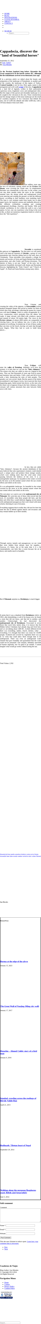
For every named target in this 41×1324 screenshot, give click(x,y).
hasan (8, 856)
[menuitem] (22, 14)
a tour (21, 87)
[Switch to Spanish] (5, 25)
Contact (8, 23)
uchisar (34, 856)
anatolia (13, 854)
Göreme (36, 854)
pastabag (20, 856)
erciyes (32, 854)
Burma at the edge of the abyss (14, 961)
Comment (3, 1207)
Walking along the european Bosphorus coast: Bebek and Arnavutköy (18, 1191)
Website (2, 1233)
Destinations (10, 17)
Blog (6, 15)
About (7, 21)
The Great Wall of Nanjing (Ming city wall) (19, 1006)
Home (6, 1282)
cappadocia (18, 854)
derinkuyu (23, 854)
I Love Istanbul (11, 19)
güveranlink (3, 856)
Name (2, 1225)
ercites (28, 854)
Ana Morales (7, 65)
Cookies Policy (9, 1288)
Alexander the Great (5, 854)
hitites (11, 856)
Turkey (8, 63)
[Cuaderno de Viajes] (20, 5)
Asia (3, 63)
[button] (7, 31)
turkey (30, 856)
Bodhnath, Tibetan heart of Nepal (15, 1145)
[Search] (10, 1323)
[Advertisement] (20, 125)
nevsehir (15, 856)
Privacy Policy (9, 1286)
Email (2, 1229)
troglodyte (25, 856)
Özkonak (38, 856)
